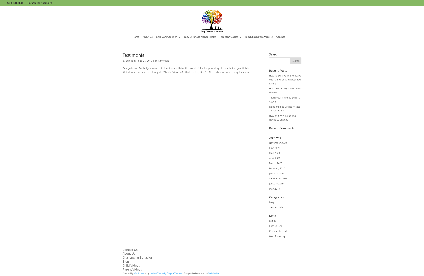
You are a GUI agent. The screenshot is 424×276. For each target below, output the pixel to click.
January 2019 (276, 183)
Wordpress (139, 273)
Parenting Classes (229, 37)
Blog (271, 202)
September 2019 (278, 178)
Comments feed (278, 231)
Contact (280, 37)
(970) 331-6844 (15, 2)
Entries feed (276, 225)
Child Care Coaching (166, 37)
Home (136, 37)
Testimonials (162, 60)
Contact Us (130, 250)
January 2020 (276, 173)
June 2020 (274, 148)
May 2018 (274, 188)
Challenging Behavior (137, 257)
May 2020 (274, 152)
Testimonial (134, 55)
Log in (272, 220)
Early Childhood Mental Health (200, 37)
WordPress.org (277, 236)
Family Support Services (257, 37)
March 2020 (275, 163)
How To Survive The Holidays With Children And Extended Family (285, 79)
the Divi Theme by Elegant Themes (166, 273)
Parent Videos (132, 269)
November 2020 (278, 142)
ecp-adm (131, 60)
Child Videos (131, 265)
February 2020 (277, 168)
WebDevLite (213, 273)
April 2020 (274, 158)
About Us (147, 37)
